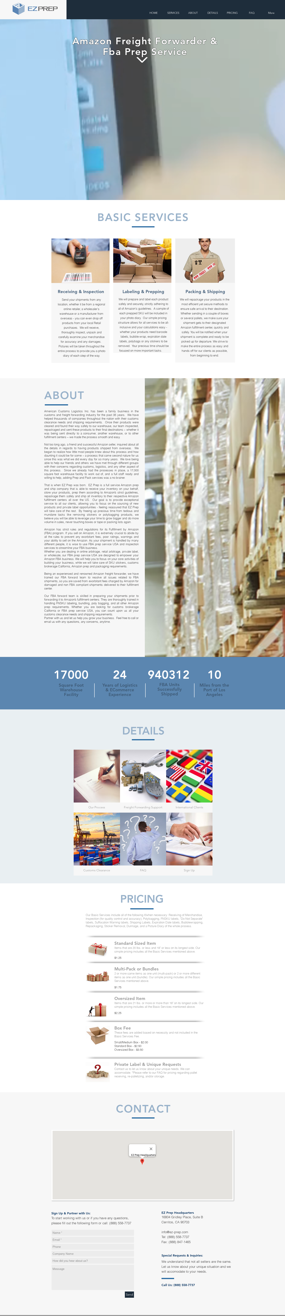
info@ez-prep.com (175, 1232)
